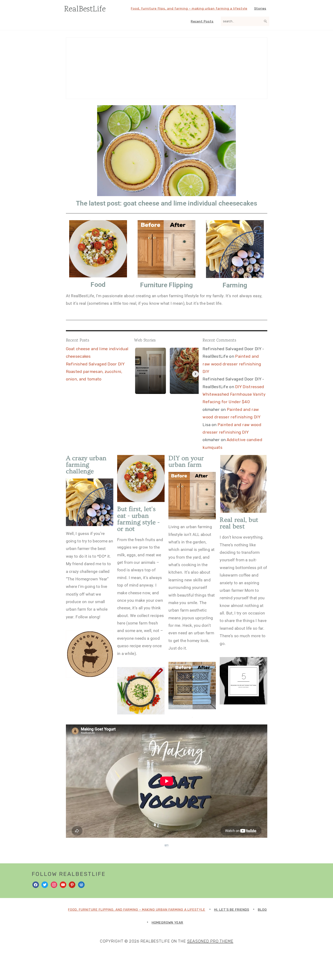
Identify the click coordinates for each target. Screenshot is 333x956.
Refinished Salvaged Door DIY (95, 364)
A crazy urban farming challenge (86, 465)
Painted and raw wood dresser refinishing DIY (232, 364)
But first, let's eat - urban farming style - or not (138, 518)
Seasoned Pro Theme (210, 941)
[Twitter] (44, 884)
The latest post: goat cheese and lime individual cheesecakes (166, 203)
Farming (235, 285)
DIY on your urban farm (186, 461)
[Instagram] (54, 884)
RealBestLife (85, 9)
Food (98, 284)
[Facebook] (35, 884)
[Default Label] (63, 884)
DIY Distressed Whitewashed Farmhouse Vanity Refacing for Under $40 (234, 394)
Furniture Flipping (166, 285)
